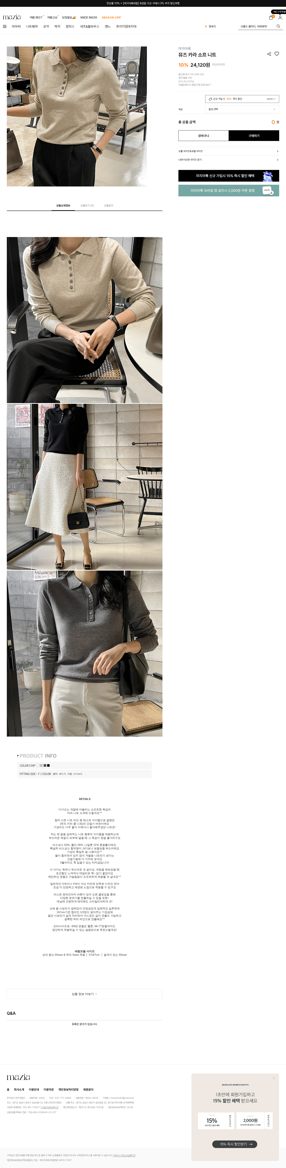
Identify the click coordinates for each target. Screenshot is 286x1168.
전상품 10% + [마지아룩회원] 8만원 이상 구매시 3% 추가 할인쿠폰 (143, 3)
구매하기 (254, 136)
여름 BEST (36, 17)
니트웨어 (32, 26)
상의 (46, 26)
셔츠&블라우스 (89, 26)
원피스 (70, 26)
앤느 (108, 26)
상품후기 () (87, 205)
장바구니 (203, 136)
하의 (57, 26)
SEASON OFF (111, 17)
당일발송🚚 (69, 17)
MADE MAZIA (89, 17)
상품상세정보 (63, 205)
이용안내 (34, 1089)
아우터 (16, 26)
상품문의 (108, 205)
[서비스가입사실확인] (124, 1155)
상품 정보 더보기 (83, 994)
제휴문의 (88, 1089)
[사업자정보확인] (49, 1107)
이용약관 (49, 1089)
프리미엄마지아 (126, 26)
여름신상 (52, 17)
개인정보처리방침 (68, 1089)
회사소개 (19, 1089)
